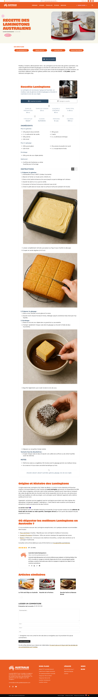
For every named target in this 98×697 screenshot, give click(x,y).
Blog (83, 669)
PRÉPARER (34, 5)
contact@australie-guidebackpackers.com (19, 682)
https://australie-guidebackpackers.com (38, 555)
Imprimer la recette (35, 101)
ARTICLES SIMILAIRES (32, 574)
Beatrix (22, 538)
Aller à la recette (50, 59)
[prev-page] (19, 597)
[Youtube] (93, 1)
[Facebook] (88, 1)
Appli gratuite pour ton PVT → (50, 1)
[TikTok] (37, 566)
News (83, 666)
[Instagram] (91, 1)
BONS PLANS (81, 5)
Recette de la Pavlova (46, 592)
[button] (92, 5)
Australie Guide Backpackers (8, 31)
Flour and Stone (25, 533)
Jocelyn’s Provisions (26, 535)
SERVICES (63, 5)
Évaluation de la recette (26, 606)
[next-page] (22, 597)
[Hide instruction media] (75, 169)
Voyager (41, 5)
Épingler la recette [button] (64, 101)
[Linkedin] (35, 566)
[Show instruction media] (72, 169)
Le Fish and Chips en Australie (28, 592)
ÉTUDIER (56, 5)
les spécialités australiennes (61, 543)
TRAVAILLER (49, 5)
